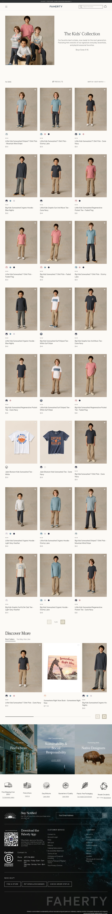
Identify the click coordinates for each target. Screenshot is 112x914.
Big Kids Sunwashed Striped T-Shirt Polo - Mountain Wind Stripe (90, 541)
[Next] (109, 1)
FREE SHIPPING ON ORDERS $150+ (56, 1)
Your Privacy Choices (55, 865)
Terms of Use (52, 854)
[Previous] (3, 1)
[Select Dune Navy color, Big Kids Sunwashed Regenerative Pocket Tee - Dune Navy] (6, 400)
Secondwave (107, 797)
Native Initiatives (91, 845)
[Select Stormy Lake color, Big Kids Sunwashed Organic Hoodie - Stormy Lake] (10, 200)
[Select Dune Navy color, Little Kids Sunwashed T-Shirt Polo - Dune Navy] (48, 134)
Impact (88, 837)
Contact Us (51, 834)
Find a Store (12, 884)
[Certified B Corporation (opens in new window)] (8, 859)
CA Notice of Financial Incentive (55, 857)
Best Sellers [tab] (9, 639)
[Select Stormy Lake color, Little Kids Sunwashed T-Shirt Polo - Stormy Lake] (41, 134)
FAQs (49, 840)
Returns (50, 845)
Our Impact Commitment (84, 796)
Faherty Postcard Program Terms (57, 862)
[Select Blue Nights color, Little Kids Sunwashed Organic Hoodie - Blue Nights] (6, 334)
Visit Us (19, 756)
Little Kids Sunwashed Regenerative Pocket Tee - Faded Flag (88, 208)
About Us (89, 834)
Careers (89, 856)
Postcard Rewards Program (96, 840)
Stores (88, 854)
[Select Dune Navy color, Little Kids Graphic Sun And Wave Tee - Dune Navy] (41, 200)
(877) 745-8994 (29, 857)
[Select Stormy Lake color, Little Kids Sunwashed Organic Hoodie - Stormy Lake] (10, 334)
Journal (88, 848)
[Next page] (62, 622)
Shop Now (93, 756)
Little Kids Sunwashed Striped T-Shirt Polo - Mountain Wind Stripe (21, 142)
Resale (90, 843)
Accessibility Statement (56, 851)
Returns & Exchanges (34, 884)
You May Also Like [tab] (23, 639)
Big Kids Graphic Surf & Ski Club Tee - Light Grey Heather (19, 608)
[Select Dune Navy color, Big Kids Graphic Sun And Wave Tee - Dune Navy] (76, 334)
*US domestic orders (8, 797)
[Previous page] (49, 622)
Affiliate (88, 851)
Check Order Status (59, 884)
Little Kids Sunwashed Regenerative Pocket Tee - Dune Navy (88, 608)
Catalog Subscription (55, 848)
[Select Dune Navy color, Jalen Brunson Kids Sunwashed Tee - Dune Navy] (10, 467)
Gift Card (51, 843)
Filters (8, 82)
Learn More (56, 760)
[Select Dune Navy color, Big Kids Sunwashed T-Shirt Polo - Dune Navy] (48, 267)
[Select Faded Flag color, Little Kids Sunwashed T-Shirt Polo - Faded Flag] (45, 134)
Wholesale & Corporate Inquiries (94, 860)
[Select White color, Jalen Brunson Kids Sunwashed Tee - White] (6, 467)
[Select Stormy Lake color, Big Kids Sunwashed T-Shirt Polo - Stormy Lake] (45, 267)
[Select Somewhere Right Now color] (45, 695)
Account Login (53, 837)
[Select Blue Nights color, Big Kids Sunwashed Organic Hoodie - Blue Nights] (6, 200)
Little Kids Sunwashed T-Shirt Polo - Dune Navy (23, 702)
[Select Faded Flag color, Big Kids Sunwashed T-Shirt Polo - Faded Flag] (41, 267)
